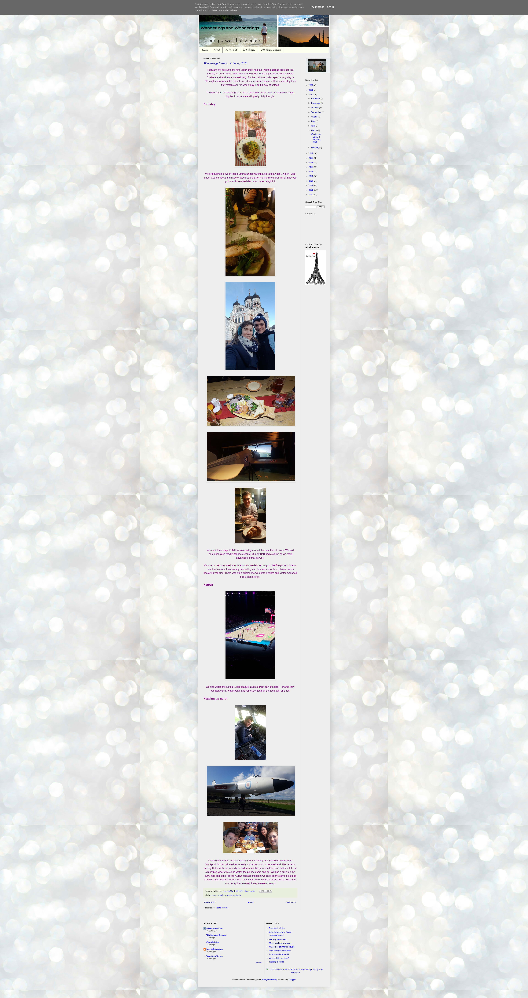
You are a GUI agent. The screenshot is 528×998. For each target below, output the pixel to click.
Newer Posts (210, 903)
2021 (311, 90)
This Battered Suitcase (216, 935)
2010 (311, 195)
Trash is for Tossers (214, 956)
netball (220, 895)
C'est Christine (212, 942)
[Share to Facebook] (268, 891)
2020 (311, 95)
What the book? (276, 936)
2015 (311, 172)
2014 (311, 176)
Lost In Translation (214, 949)
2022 (311, 85)
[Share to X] (265, 891)
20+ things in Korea (271, 49)
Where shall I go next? (279, 958)
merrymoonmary (269, 980)
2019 (311, 153)
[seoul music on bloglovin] (315, 284)
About (217, 49)
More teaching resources (280, 943)
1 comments (250, 891)
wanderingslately (234, 895)
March (314, 130)
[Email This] (260, 891)
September (316, 112)
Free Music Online (277, 928)
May (313, 121)
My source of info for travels (282, 947)
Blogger (292, 980)
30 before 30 (231, 49)
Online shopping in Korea (280, 932)
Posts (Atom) (222, 908)
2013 (311, 181)
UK (225, 895)
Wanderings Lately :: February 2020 (225, 63)
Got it (330, 7)
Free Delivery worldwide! (280, 951)
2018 (311, 158)
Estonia (214, 895)
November (316, 103)
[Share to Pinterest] (270, 891)
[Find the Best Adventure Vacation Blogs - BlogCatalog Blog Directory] (295, 973)
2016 (311, 167)
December (316, 99)
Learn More (317, 7)
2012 (311, 185)
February (315, 148)
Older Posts (291, 903)
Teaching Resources (277, 939)
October (315, 108)
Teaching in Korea (276, 962)
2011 (311, 190)
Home (205, 49)
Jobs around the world (279, 954)
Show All (259, 962)
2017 (311, 163)
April (313, 126)
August (314, 117)
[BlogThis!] (262, 891)
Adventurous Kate (214, 928)
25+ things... (249, 49)
